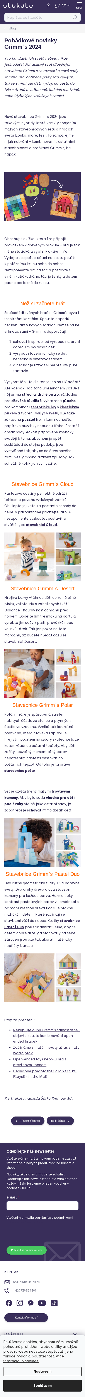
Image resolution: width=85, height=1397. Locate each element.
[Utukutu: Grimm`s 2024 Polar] (42, 842)
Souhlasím (42, 1386)
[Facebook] (8, 1302)
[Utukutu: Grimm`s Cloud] (42, 556)
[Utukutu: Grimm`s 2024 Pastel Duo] (42, 977)
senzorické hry (43, 407)
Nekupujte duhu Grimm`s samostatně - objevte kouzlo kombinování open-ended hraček (46, 1035)
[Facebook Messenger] (30, 1302)
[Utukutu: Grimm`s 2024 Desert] (42, 673)
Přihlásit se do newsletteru (26, 1250)
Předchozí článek (30, 1120)
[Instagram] (19, 1302)
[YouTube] (42, 1302)
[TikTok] (53, 1302)
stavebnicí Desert (20, 641)
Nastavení (42, 1371)
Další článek (58, 1120)
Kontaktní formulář (26, 1317)
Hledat (75, 17)
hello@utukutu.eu (26, 1282)
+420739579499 (25, 1291)
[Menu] (79, 5)
